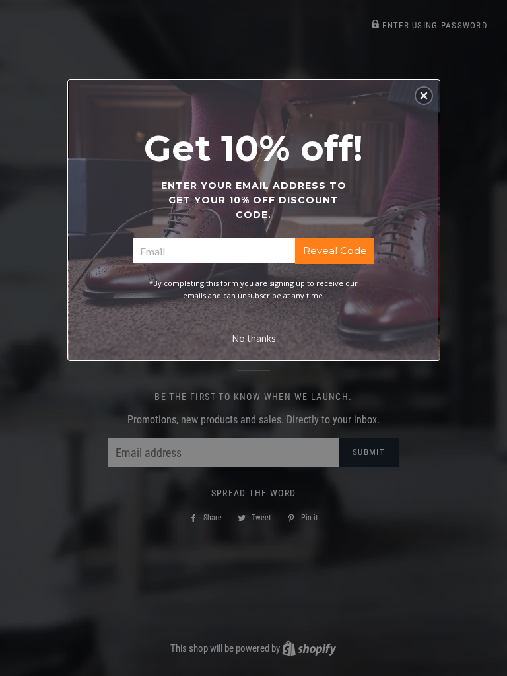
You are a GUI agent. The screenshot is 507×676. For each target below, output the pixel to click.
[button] (424, 96)
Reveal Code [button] (335, 250)
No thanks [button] (254, 338)
